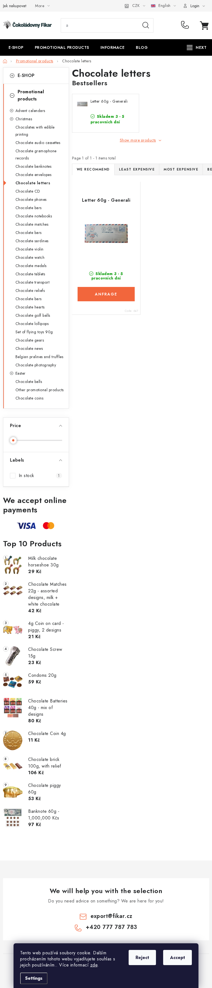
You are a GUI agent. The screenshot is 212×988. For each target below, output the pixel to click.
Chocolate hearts (30, 307)
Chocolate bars (28, 208)
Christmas (23, 119)
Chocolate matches (32, 224)
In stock (39, 475)
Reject (142, 957)
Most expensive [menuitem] (181, 169)
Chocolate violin (29, 249)
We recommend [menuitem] (93, 169)
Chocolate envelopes (33, 174)
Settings (34, 978)
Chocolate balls (28, 381)
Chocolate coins (29, 398)
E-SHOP (26, 75)
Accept (177, 957)
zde (94, 965)
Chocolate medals (31, 265)
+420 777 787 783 (186, 25)
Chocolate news (29, 348)
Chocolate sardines (32, 241)
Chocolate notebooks (33, 216)
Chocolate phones (31, 199)
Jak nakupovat (14, 6)
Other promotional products (39, 390)
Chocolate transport (32, 282)
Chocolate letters (33, 183)
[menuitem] (16, 47)
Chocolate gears (29, 340)
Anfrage (106, 294)
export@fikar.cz (111, 916)
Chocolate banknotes (33, 166)
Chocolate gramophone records (36, 154)
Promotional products (31, 95)
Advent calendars (30, 110)
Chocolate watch (30, 257)
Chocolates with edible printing (35, 130)
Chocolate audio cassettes (37, 142)
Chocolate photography (35, 365)
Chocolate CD (27, 191)
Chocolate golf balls (32, 315)
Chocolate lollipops (32, 323)
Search (145, 25)
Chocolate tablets (30, 274)
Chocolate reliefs (30, 290)
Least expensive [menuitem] (137, 169)
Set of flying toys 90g (34, 332)
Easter (20, 373)
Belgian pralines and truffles (39, 356)
